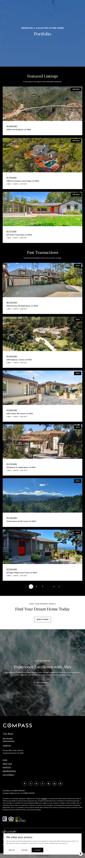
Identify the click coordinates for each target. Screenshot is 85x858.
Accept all (37, 850)
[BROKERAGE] (60, 783)
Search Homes (42, 619)
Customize (24, 850)
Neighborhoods (9, 771)
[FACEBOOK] (24, 783)
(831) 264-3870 (8, 739)
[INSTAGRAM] (30, 783)
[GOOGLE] (48, 783)
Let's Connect (8, 775)
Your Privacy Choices (42, 855)
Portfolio (7, 767)
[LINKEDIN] (36, 783)
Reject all (11, 850)
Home (5, 760)
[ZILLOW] (54, 783)
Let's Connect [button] (42, 682)
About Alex (7, 764)
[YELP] (42, 783)
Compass (44, 798)
